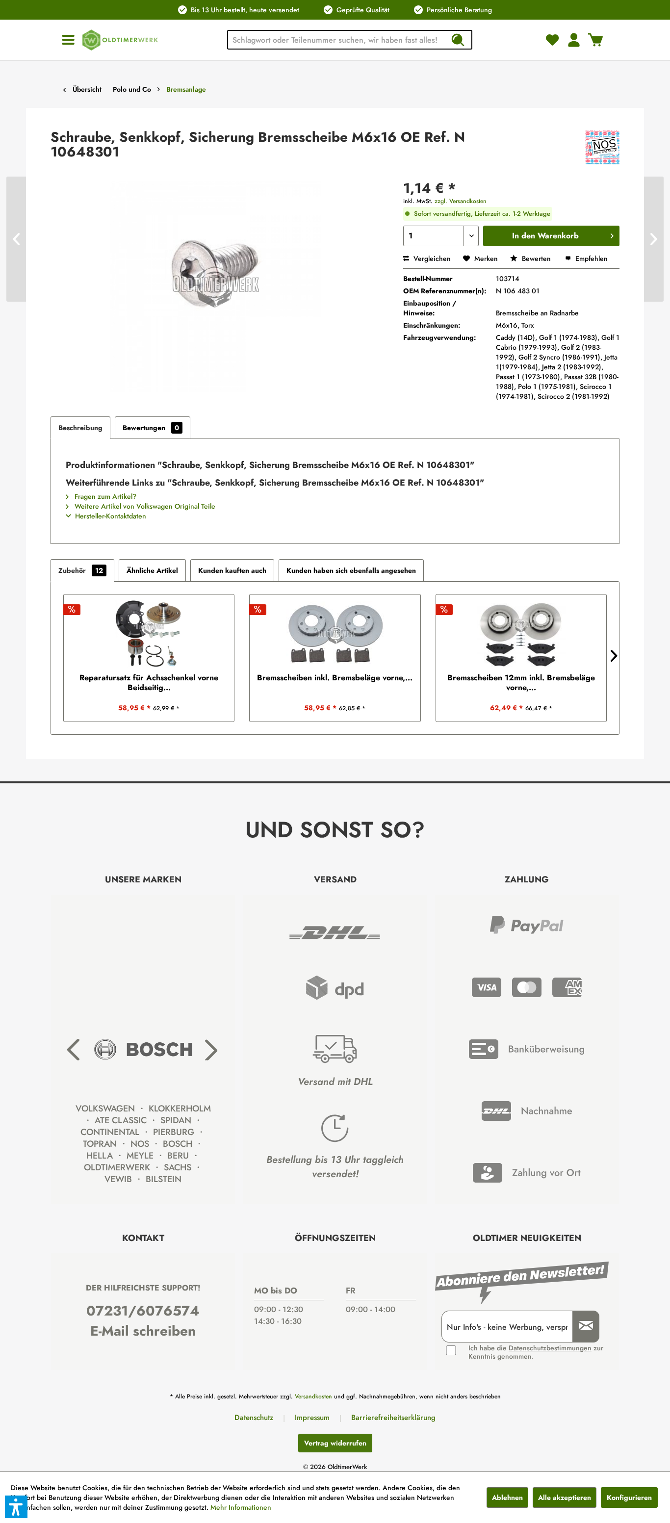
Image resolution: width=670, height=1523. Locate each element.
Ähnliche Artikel (152, 570)
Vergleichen (431, 258)
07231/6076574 (143, 1311)
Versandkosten (313, 1396)
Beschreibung (80, 428)
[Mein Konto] (574, 40)
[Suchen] (457, 40)
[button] (16, 1507)
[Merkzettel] (552, 40)
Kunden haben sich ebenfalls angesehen (351, 570)
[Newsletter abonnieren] (582, 1326)
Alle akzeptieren (564, 1497)
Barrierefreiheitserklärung (393, 1417)
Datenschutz (253, 1417)
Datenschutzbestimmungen (550, 1348)
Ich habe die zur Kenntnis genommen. (535, 1352)
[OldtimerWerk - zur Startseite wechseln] (120, 40)
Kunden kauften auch (232, 570)
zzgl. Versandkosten (461, 201)
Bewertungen (151, 428)
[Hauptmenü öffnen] (68, 40)
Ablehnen (507, 1497)
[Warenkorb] (595, 40)
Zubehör (80, 570)
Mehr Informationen (240, 1507)
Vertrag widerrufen (335, 1443)
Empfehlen (590, 258)
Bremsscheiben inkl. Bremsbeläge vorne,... (334, 678)
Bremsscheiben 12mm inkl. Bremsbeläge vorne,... (521, 683)
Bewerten (536, 258)
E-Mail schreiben (143, 1331)
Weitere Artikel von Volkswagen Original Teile (144, 506)
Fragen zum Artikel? (104, 496)
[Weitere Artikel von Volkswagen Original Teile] (602, 147)
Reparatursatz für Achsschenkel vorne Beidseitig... (148, 683)
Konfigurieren (629, 1497)
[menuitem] (68, 40)
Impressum (312, 1417)
